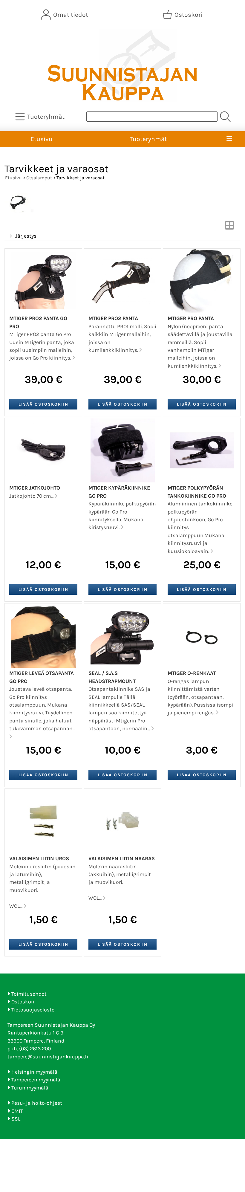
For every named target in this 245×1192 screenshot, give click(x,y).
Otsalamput (39, 178)
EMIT (17, 1111)
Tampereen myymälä (35, 1080)
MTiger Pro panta (191, 318)
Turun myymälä (29, 1088)
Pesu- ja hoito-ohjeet (36, 1103)
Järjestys (25, 236)
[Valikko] (229, 139)
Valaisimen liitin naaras (121, 858)
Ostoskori (22, 1002)
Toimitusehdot (29, 994)
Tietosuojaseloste (32, 1010)
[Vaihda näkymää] (229, 227)
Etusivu (41, 139)
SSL (15, 1119)
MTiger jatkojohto (34, 488)
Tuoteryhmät (148, 139)
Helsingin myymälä (34, 1072)
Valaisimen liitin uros (39, 858)
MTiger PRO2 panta (113, 318)
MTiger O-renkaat (192, 673)
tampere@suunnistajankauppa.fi (47, 1057)
